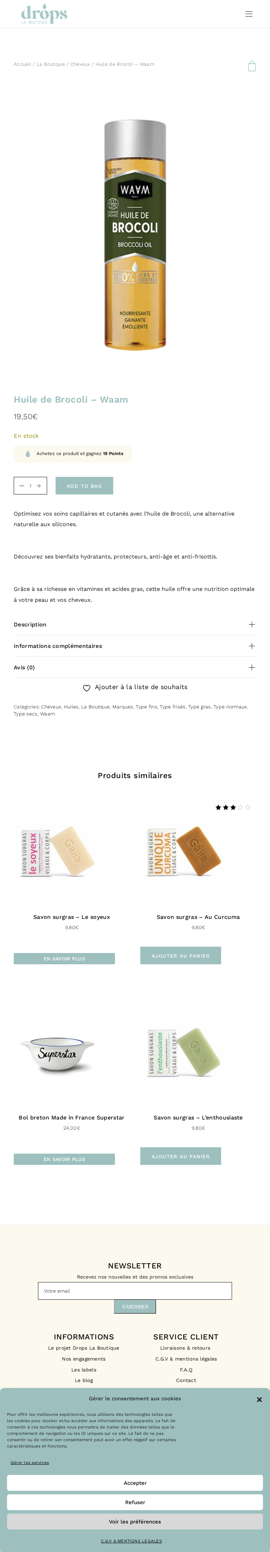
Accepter (135, 1483)
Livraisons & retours (186, 1348)
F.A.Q (186, 1370)
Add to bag (84, 486)
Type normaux (230, 706)
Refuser (135, 1502)
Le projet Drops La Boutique (84, 1348)
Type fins (146, 706)
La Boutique (51, 64)
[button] (259, 1398)
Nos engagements (83, 1359)
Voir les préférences (135, 1522)
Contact (186, 1380)
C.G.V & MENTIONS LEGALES (131, 1541)
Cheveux (80, 64)
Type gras (199, 706)
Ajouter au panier (181, 956)
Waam (47, 714)
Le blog (84, 1380)
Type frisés (172, 706)
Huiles (71, 706)
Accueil (22, 64)
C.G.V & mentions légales (186, 1359)
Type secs (26, 714)
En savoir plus (64, 958)
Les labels (83, 1370)
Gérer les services (30, 1462)
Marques (122, 706)
